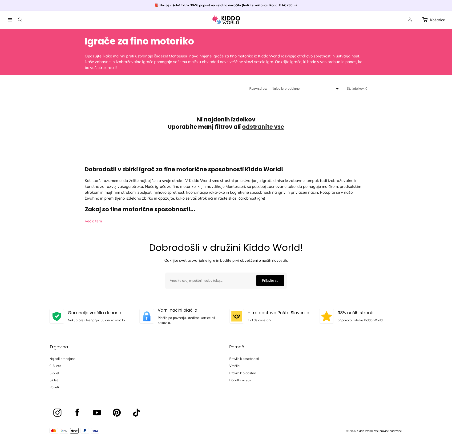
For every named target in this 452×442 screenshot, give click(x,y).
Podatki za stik (240, 380)
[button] (10, 20)
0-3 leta (55, 366)
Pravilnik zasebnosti (244, 359)
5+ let (53, 380)
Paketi (54, 387)
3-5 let (54, 373)
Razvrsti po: (258, 88)
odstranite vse (263, 126)
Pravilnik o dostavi (242, 373)
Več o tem (93, 221)
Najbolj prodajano (62, 359)
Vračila (234, 366)
